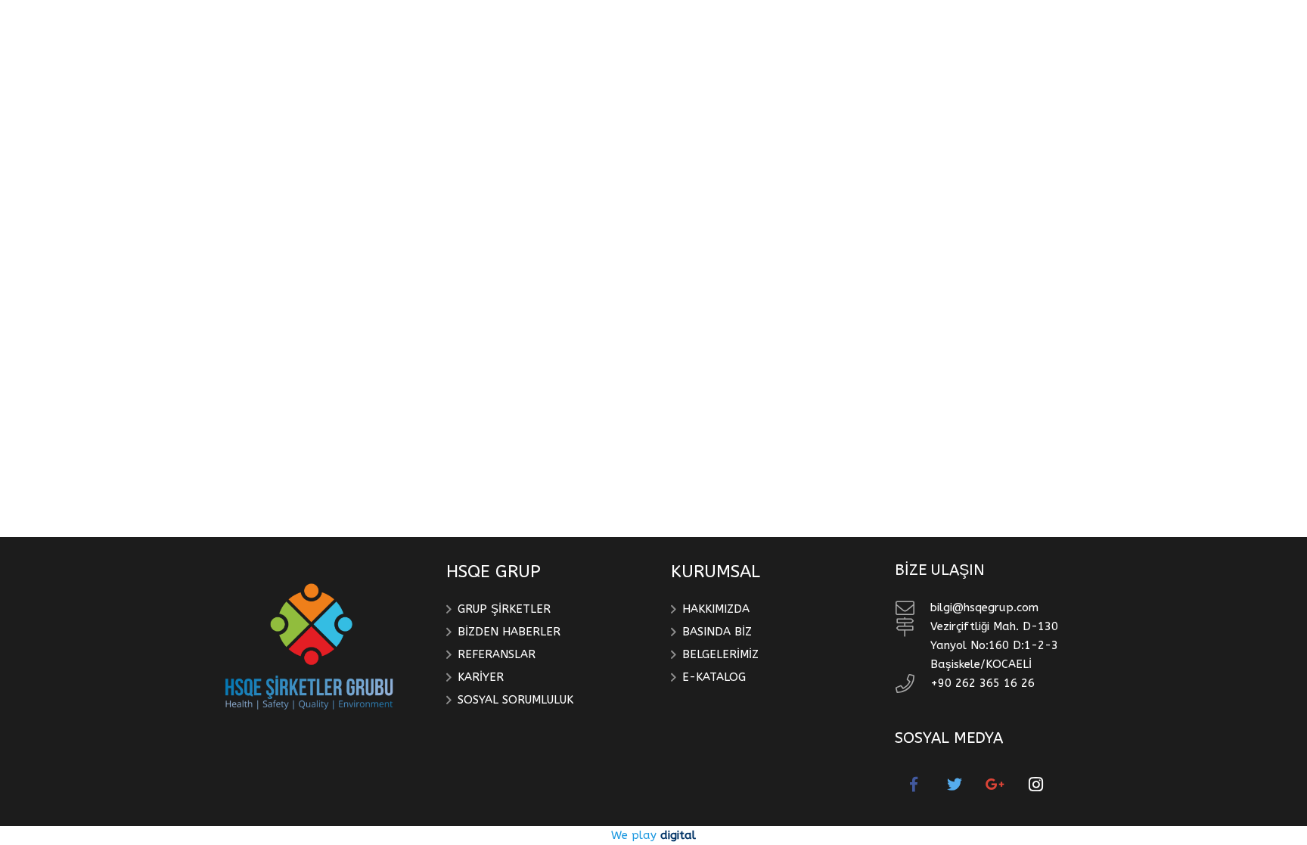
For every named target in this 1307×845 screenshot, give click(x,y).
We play (653, 835)
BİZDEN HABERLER (509, 631)
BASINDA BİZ (717, 631)
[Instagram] (1036, 784)
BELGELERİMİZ (720, 654)
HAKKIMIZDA (716, 609)
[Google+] (995, 784)
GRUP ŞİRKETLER (504, 609)
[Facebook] (914, 784)
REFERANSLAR (497, 654)
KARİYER (481, 677)
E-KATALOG (714, 677)
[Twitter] (954, 784)
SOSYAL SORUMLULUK (515, 700)
